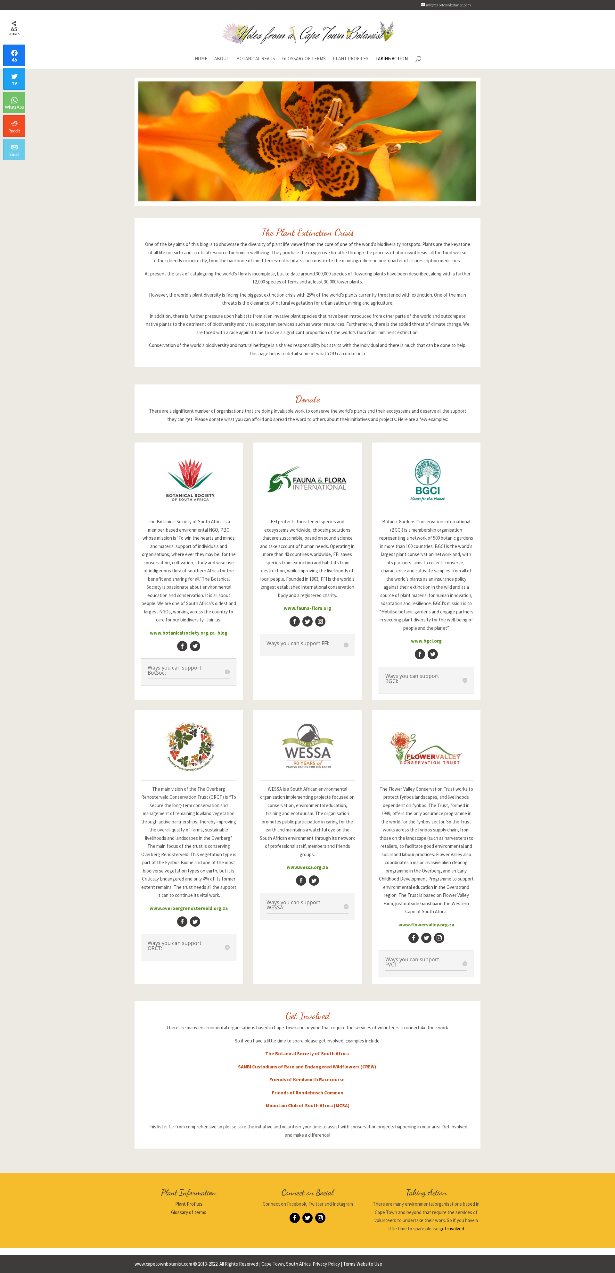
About (221, 59)
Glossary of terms (188, 1212)
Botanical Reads (255, 59)
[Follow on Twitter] (195, 646)
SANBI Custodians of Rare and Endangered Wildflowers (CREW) (307, 1067)
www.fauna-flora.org (307, 608)
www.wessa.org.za (307, 867)
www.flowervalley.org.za (426, 925)
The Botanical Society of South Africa (307, 1053)
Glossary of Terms (304, 59)
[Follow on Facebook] (182, 646)
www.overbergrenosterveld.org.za (189, 908)
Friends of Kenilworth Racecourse (307, 1079)
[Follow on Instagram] (320, 621)
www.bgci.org (426, 641)
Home (201, 59)
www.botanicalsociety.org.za (182, 633)
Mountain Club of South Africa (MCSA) (307, 1105)
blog (222, 633)
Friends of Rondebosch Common (307, 1093)
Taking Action (391, 59)
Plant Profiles (350, 59)
